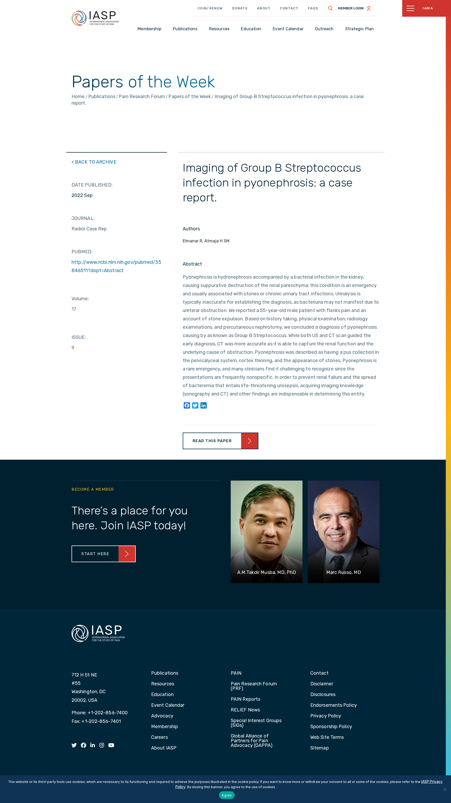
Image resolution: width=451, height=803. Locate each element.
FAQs (313, 8)
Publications (164, 673)
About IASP (163, 748)
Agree (227, 795)
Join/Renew (210, 8)
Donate (240, 8)
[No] (444, 789)
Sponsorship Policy (331, 726)
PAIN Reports (245, 699)
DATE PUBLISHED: (92, 185)
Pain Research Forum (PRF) (254, 686)
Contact (289, 8)
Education (162, 694)
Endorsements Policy (333, 705)
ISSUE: (79, 337)
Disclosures (322, 694)
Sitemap (319, 748)
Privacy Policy (325, 716)
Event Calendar (167, 705)
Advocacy (162, 716)
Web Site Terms (327, 737)
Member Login (351, 8)
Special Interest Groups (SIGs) (256, 723)
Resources (162, 684)
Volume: (80, 299)
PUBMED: (82, 252)
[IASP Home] (95, 18)
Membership (164, 726)
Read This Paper (212, 441)
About (264, 8)
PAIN (236, 673)
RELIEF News (245, 710)
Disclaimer (321, 684)
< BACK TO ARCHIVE (94, 162)
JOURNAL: (83, 218)
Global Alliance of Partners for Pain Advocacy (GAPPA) (252, 741)
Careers (159, 737)
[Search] (330, 8)
